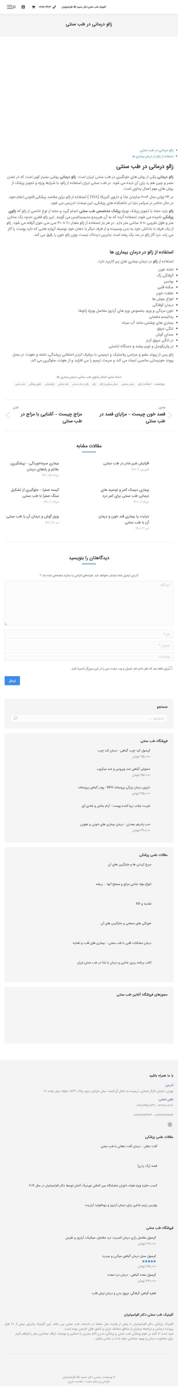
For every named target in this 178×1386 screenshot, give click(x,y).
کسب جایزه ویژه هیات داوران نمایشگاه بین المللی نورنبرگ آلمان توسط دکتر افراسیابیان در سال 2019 (93, 1185)
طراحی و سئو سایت (97, 1381)
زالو (94, 384)
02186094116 (45, 7)
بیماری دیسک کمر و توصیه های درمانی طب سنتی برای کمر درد (125, 493)
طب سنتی (20, 384)
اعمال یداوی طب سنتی (92, 377)
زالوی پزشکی (35, 384)
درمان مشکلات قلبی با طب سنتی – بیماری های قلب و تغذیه (112, 943)
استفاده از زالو (144, 384)
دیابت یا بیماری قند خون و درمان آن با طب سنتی (124, 519)
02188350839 (145, 1105)
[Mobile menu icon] (10, 7)
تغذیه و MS (143, 903)
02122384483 (164, 1115)
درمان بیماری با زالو (109, 384)
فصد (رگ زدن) (147, 1166)
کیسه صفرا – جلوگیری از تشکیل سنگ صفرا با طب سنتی (35, 493)
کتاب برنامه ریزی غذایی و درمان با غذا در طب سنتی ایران (114, 962)
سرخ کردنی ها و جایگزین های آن (129, 864)
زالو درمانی (63, 384)
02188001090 (165, 1105)
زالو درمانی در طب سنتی (156, 150)
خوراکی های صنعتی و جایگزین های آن (126, 923)
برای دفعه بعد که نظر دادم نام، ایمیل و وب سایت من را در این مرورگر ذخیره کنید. (120, 668)
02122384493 (142, 1115)
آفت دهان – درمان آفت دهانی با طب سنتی (129, 1146)
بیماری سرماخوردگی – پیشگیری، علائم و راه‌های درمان (34, 466)
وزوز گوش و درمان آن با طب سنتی (32, 516)
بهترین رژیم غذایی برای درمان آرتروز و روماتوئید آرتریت (121, 1205)
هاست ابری (75, 1381)
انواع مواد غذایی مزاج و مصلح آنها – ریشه (123, 884)
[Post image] (76, 471)
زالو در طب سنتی (81, 384)
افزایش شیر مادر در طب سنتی (126, 463)
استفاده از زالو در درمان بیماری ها (152, 156)
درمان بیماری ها (66, 377)
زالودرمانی (49, 384)
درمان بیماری (128, 384)
